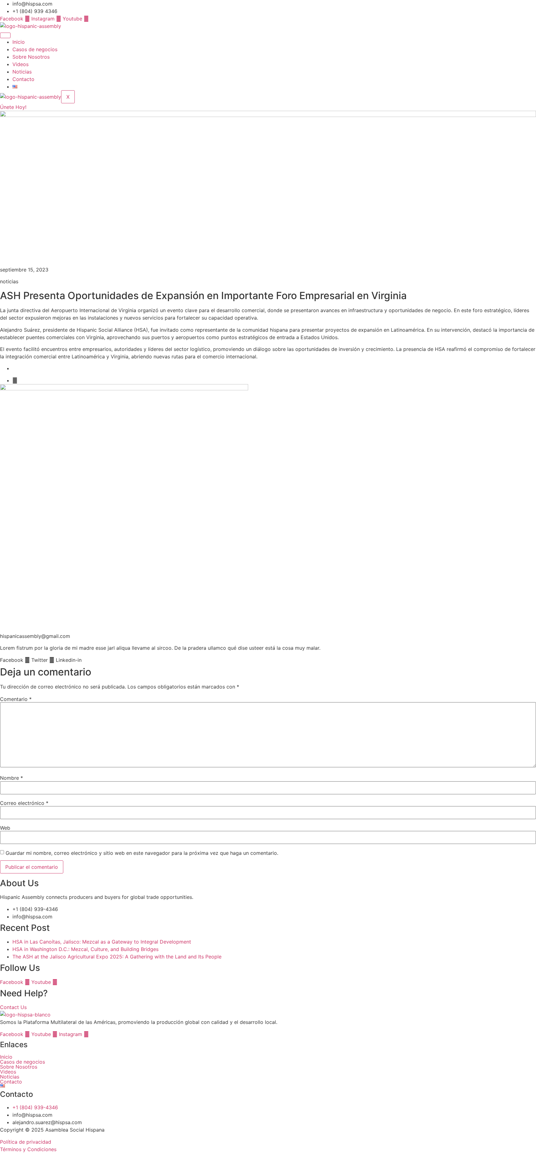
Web (5, 827)
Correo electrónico (24, 803)
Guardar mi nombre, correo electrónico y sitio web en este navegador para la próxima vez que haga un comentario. (142, 852)
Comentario (16, 699)
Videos (20, 64)
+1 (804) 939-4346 (35, 1107)
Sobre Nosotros (31, 57)
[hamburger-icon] (5, 35)
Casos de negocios (34, 49)
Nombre (11, 777)
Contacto (23, 79)
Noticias (22, 72)
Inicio (18, 42)
